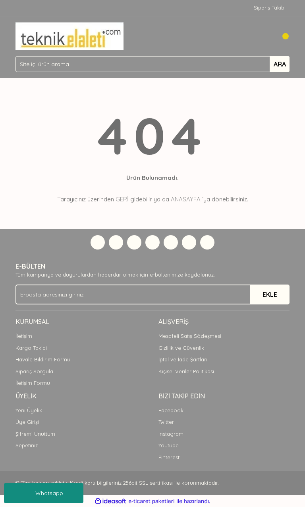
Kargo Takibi (31, 348)
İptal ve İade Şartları (182, 359)
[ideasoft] (110, 501)
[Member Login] (266, 36)
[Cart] (282, 36)
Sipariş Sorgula (34, 371)
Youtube (168, 445)
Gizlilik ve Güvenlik (181, 348)
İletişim (23, 336)
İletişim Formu (32, 383)
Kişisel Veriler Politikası (186, 371)
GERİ (122, 199)
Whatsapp (49, 493)
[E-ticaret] (151, 501)
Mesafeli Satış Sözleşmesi (189, 336)
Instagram (170, 434)
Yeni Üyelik (28, 410)
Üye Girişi (27, 422)
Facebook (170, 410)
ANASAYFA (186, 199)
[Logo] (69, 35)
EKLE (270, 294)
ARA (280, 64)
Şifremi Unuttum (35, 434)
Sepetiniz (26, 445)
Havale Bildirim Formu (42, 359)
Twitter (166, 422)
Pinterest (169, 457)
